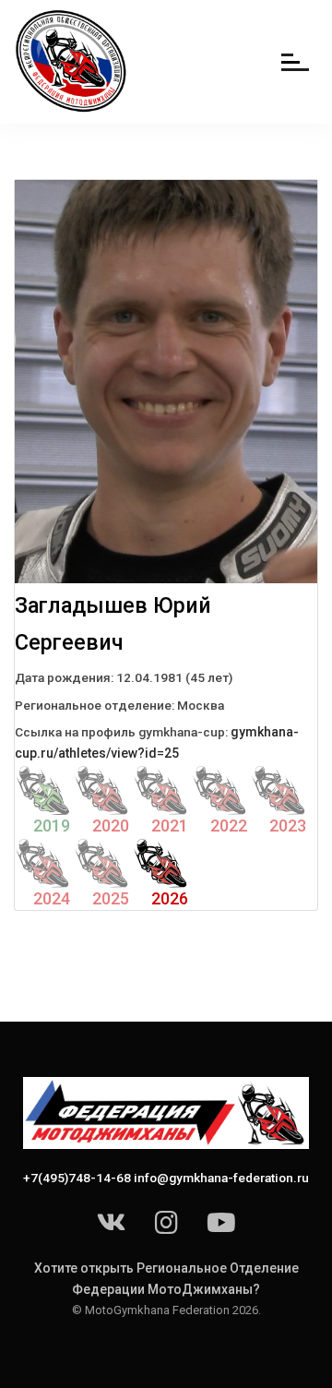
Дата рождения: (64, 677)
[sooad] (73, 62)
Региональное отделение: (94, 705)
